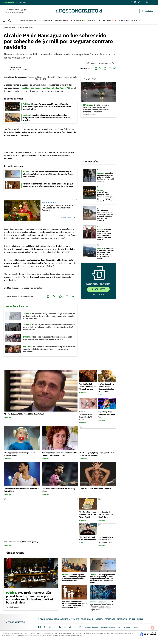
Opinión (123, 20)
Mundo (134, 20)
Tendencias (60, 20)
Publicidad (126, 627)
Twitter (45, 627)
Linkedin (60, 627)
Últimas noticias (45, 619)
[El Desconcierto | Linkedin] (147, 2)
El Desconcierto (9, 27)
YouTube (55, 627)
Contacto (135, 627)
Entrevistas (109, 20)
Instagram (50, 627)
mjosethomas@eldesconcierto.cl (30, 635)
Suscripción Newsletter (108, 627)
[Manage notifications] (152, 628)
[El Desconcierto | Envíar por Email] (109, 68)
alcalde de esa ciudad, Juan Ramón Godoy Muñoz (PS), (46, 88)
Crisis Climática (20, 2)
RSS (119, 627)
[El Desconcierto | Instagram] (139, 2)
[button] (147, 11)
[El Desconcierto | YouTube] (143, 2)
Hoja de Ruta (77, 20)
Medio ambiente (27, 20)
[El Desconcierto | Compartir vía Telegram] (114, 68)
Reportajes (93, 20)
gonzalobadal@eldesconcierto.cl (75, 635)
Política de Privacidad (91, 627)
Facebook (39, 627)
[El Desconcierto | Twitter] (135, 2)
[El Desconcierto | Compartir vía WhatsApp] (105, 68)
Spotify (65, 627)
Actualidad (44, 20)
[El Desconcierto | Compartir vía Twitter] (100, 68)
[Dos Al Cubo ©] (148, 635)
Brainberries (49, 202)
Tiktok (70, 627)
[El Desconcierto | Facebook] (131, 2)
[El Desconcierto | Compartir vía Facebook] (95, 68)
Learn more (66, 218)
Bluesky (80, 627)
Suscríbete (98, 289)
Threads (75, 627)
